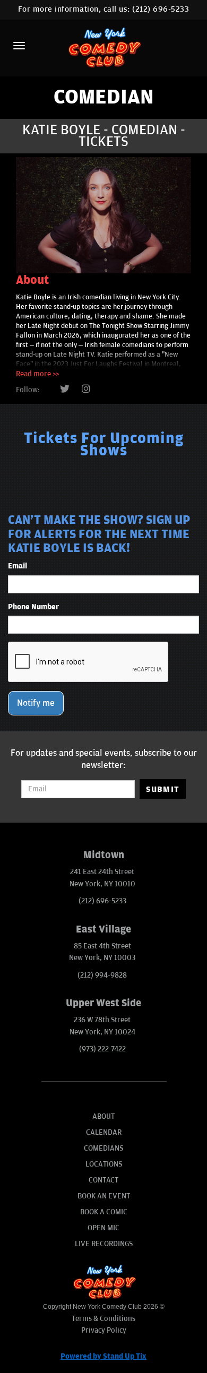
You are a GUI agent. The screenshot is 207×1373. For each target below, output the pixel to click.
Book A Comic (103, 1211)
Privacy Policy (103, 1330)
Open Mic (103, 1227)
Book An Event (103, 1196)
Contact (103, 1180)
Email (17, 566)
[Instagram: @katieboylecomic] (86, 389)
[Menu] (19, 45)
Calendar (104, 1132)
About (103, 1116)
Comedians (103, 1148)
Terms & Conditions (103, 1318)
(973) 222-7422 (102, 1049)
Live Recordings (104, 1243)
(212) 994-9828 (102, 975)
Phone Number (33, 606)
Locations (103, 1164)
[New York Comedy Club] (103, 46)
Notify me (36, 703)
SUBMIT (162, 789)
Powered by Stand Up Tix (103, 1356)
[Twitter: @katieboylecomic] (65, 389)
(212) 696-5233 (160, 9)
